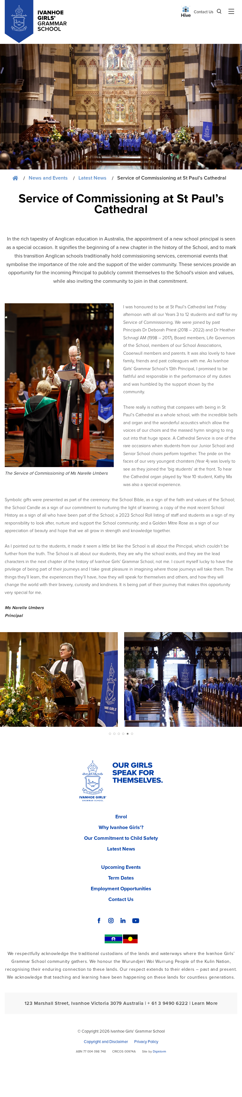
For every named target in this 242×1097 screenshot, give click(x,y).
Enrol (121, 817)
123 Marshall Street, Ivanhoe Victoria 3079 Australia (84, 1003)
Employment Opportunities (121, 889)
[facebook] (98, 920)
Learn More (205, 1003)
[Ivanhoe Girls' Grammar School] (92, 782)
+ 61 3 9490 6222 (167, 1003)
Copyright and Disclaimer (106, 1041)
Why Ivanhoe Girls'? (121, 827)
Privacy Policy (146, 1041)
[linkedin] (122, 920)
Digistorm (159, 1051)
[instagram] (110, 920)
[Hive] (186, 11)
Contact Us (203, 12)
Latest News (92, 178)
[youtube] (135, 920)
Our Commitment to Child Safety (121, 838)
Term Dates (121, 878)
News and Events (48, 178)
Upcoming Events (121, 867)
